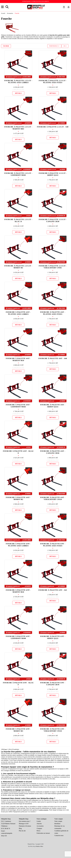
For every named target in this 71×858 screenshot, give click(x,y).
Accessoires (40, 826)
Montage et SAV (24, 823)
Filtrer (6, 46)
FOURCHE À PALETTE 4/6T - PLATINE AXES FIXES (52, 313)
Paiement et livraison (25, 826)
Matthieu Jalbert (39, 846)
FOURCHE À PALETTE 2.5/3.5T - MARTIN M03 (18, 128)
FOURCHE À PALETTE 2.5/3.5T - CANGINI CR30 (53, 220)
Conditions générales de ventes (61, 832)
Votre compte (58, 821)
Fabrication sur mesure (43, 833)
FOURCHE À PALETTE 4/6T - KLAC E (18, 452)
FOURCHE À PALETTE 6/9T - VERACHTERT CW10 (52, 730)
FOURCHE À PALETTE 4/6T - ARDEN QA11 (52, 406)
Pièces (38, 831)
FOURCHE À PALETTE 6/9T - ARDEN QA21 (52, 637)
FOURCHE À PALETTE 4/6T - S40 (52, 358)
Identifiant (57, 823)
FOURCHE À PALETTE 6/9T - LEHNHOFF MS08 (18, 637)
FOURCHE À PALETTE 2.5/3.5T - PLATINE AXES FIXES (53, 82)
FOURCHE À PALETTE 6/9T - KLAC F (18, 684)
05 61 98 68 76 (5, 828)
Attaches (39, 823)
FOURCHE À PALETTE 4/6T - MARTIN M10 (18, 359)
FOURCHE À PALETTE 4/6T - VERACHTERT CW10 (52, 498)
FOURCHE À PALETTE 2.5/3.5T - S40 (52, 127)
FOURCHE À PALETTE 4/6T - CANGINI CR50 (52, 452)
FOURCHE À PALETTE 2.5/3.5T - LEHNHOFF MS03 (18, 174)
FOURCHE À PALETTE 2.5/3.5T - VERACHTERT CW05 (53, 267)
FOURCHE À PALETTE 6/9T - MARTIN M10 (18, 591)
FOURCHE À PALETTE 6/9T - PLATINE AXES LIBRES (18, 545)
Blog (20, 828)
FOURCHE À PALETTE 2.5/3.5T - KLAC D (18, 220)
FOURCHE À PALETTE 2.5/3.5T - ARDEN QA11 (53, 174)
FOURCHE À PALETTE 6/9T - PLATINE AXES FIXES (52, 545)
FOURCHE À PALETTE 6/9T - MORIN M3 (18, 730)
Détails (18, 93)
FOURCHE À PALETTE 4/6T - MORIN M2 (18, 498)
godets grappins (43, 810)
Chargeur (39, 828)
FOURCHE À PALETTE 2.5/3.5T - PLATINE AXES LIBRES (18, 82)
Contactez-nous (58, 835)
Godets (39, 821)
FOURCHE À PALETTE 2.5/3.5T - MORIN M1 (18, 267)
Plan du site (22, 831)
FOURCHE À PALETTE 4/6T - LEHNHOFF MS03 (18, 406)
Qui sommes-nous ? (24, 821)
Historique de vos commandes (59, 827)
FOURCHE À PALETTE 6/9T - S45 (52, 590)
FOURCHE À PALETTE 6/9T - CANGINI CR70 (52, 684)
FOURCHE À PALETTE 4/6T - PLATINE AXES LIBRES (18, 313)
